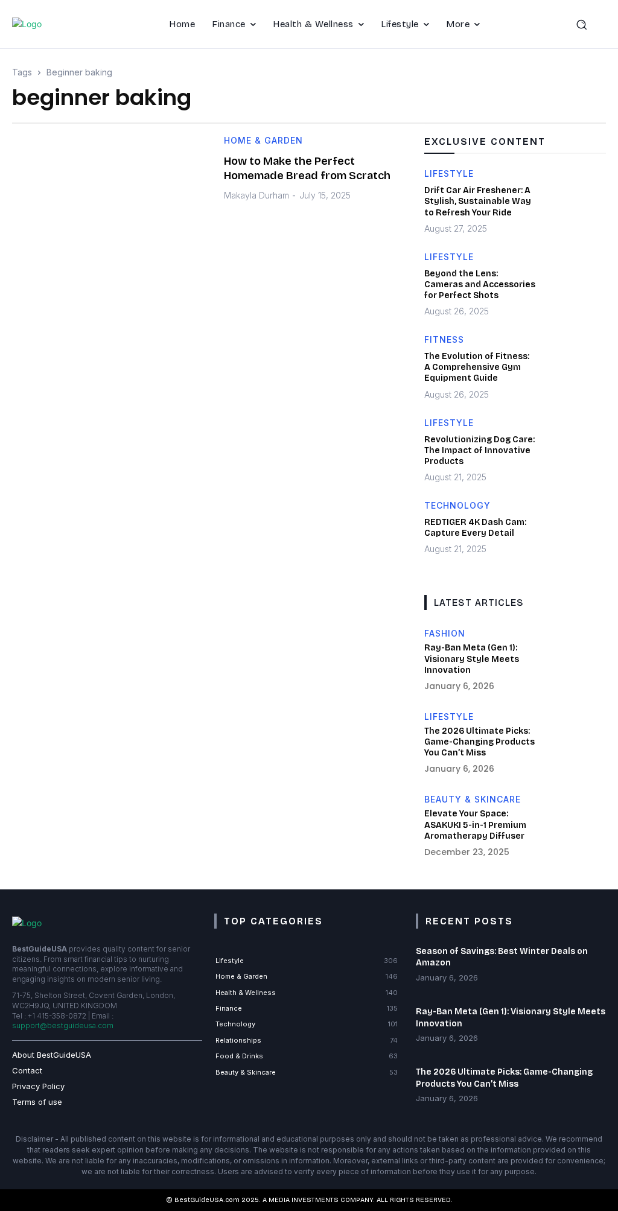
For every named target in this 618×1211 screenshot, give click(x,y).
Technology (457, 505)
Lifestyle (449, 174)
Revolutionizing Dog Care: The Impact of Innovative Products (479, 450)
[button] (588, 24)
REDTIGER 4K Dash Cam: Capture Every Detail (475, 527)
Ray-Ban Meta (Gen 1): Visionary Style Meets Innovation (471, 659)
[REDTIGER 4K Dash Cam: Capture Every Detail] (574, 533)
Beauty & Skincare (472, 799)
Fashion (444, 633)
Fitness (444, 340)
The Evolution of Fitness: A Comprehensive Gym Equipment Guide (476, 367)
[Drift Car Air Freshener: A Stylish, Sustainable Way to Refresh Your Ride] (574, 201)
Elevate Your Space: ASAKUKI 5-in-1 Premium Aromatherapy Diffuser (475, 825)
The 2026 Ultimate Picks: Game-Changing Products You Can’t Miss (479, 742)
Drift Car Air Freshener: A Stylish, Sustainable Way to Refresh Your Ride (477, 201)
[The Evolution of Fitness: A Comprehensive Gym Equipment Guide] (574, 367)
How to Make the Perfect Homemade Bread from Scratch (307, 168)
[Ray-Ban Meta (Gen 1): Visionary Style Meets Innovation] (574, 661)
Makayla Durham (256, 195)
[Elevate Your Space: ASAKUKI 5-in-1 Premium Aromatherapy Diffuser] (574, 827)
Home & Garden (263, 140)
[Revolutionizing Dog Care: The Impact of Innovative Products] (574, 450)
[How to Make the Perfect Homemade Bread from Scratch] (109, 204)
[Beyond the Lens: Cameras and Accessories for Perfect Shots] (574, 284)
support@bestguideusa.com (62, 1025)
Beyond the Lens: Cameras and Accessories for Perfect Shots (479, 284)
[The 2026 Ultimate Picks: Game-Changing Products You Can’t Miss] (574, 744)
